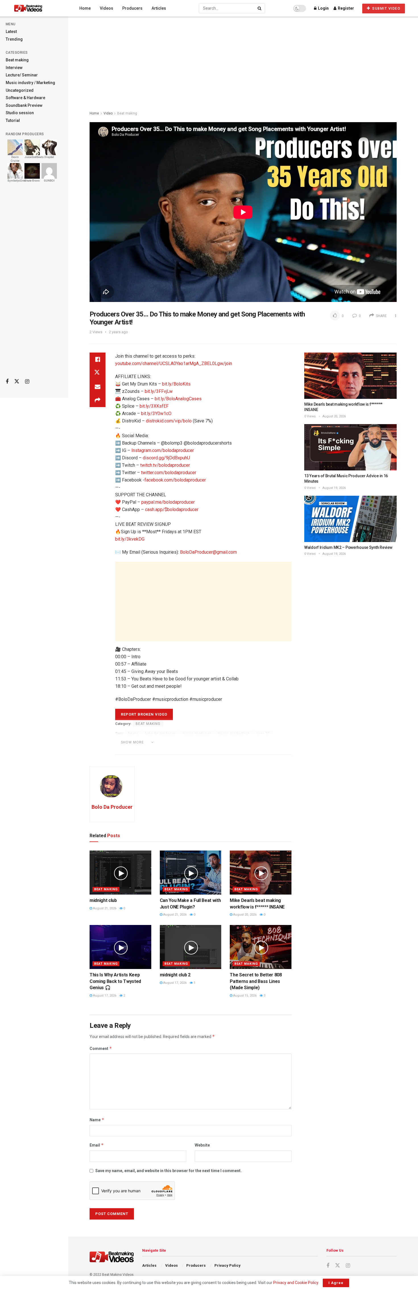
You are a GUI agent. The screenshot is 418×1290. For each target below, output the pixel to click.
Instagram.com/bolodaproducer (162, 450)
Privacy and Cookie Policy (295, 1282)
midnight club (103, 900)
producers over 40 (268, 742)
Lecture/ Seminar (22, 75)
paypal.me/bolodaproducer (168, 502)
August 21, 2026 (104, 908)
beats (133, 733)
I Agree (335, 1283)
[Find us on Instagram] (27, 381)
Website (202, 1145)
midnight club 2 (175, 975)
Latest (11, 31)
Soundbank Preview (24, 105)
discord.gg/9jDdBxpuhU (166, 457)
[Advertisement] (34, 284)
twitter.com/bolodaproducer (168, 472)
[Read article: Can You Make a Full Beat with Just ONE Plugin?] (191, 873)
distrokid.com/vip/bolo (169, 421)
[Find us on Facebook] (7, 381)
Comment (101, 1048)
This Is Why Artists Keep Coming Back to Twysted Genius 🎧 (115, 981)
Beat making (17, 60)
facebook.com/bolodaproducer (175, 480)
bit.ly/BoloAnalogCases (178, 398)
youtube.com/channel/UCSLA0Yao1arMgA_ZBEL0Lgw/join (173, 363)
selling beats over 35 (182, 750)
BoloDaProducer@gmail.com (208, 552)
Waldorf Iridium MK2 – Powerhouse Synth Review (348, 547)
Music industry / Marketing (30, 82)
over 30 (263, 733)
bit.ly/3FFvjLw (159, 391)
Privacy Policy (227, 1265)
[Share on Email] (97, 386)
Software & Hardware (25, 97)
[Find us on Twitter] (16, 381)
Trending (14, 39)
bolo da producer (160, 733)
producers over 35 (228, 742)
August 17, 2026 (104, 995)
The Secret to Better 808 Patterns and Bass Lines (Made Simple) (256, 981)
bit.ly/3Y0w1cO (156, 413)
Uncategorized (20, 90)
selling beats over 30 (137, 750)
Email (97, 1145)
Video (108, 113)
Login (323, 8)
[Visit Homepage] (39, 8)
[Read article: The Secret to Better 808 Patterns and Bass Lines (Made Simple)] (260, 947)
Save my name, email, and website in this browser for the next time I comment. (168, 1170)
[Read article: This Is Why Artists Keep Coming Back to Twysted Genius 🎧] (120, 947)
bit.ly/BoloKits (176, 384)
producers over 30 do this (182, 742)
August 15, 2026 (244, 995)
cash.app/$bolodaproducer (171, 509)
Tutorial (13, 120)
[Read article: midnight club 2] (191, 947)
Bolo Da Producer (112, 807)
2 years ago (118, 332)
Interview (14, 67)
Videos (106, 8)
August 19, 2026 (334, 488)
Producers (132, 8)
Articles (159, 8)
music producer (196, 733)
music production (234, 733)
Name (97, 1119)
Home (85, 8)
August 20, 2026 (244, 914)
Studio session (20, 113)
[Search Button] (260, 8)
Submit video (386, 9)
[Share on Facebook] (97, 359)
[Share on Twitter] (97, 373)
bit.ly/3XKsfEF (154, 406)
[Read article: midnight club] (120, 873)
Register (345, 8)
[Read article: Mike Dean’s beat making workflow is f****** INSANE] (260, 873)
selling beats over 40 (227, 750)
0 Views (310, 416)
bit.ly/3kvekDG (129, 539)
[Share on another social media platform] (97, 400)
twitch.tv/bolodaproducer (165, 465)
